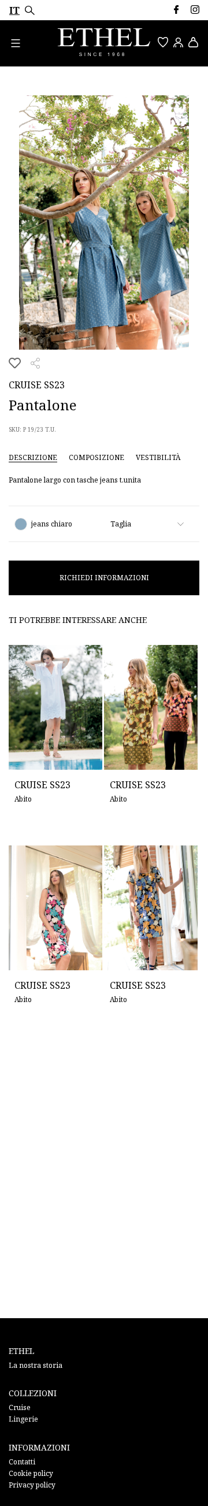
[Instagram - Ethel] (195, 9)
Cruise (20, 1407)
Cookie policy (31, 1473)
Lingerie (23, 1419)
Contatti (22, 1462)
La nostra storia (35, 1365)
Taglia (120, 524)
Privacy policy (32, 1485)
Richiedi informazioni (104, 578)
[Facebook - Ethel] (176, 9)
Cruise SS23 (37, 385)
